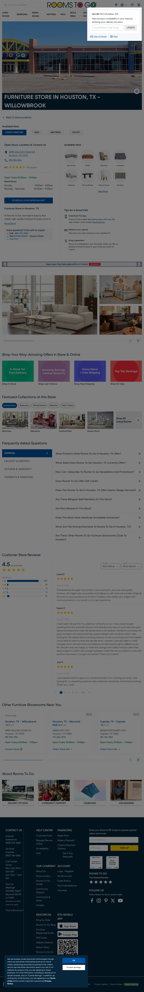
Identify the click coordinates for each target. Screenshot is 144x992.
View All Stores (100, 37)
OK (74, 961)
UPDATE (131, 28)
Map (115, 37)
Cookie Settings (74, 967)
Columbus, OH (110, 14)
